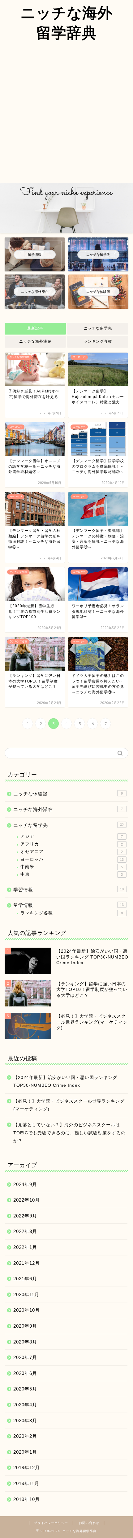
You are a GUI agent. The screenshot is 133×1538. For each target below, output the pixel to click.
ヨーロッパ (72, 859)
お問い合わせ (89, 1523)
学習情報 (68, 889)
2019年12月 (26, 1467)
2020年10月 (26, 1310)
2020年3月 (25, 1420)
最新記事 (35, 328)
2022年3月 (25, 1231)
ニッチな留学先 (98, 328)
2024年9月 (25, 1184)
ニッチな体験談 (68, 793)
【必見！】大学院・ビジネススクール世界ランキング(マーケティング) (69, 1105)
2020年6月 (25, 1373)
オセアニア (71, 851)
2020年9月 (25, 1326)
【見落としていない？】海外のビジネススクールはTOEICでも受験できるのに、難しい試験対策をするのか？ (69, 1133)
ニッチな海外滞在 (35, 341)
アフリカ (71, 844)
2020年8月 (25, 1341)
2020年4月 (25, 1404)
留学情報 (68, 905)
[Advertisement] (66, 113)
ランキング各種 (98, 341)
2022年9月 (25, 1215)
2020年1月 (25, 1452)
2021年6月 (25, 1278)
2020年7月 (25, 1357)
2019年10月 (26, 1499)
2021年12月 (26, 1263)
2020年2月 (25, 1436)
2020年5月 (25, 1388)
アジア (71, 836)
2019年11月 (26, 1483)
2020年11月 (26, 1294)
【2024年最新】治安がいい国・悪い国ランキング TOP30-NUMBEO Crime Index (65, 1081)
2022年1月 (25, 1247)
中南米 (71, 867)
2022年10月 (26, 1200)
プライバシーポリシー (51, 1523)
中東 (71, 874)
